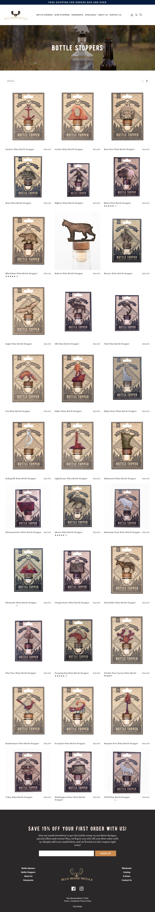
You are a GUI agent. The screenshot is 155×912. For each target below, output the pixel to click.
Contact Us (127, 880)
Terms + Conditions (71, 901)
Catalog (126, 872)
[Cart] (141, 14)
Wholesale (127, 868)
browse (10, 81)
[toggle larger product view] (142, 81)
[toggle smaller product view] (147, 81)
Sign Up (105, 853)
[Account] (132, 15)
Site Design (77, 906)
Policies (126, 876)
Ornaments (28, 880)
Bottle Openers (28, 868)
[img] (135, 15)
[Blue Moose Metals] (16, 15)
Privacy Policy (85, 901)
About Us (28, 876)
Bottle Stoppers (28, 872)
